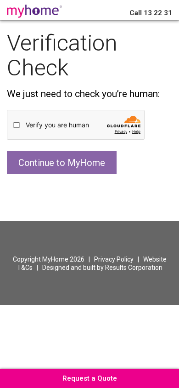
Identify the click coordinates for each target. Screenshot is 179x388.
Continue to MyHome (61, 162)
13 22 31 (150, 13)
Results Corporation (133, 267)
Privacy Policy (114, 259)
